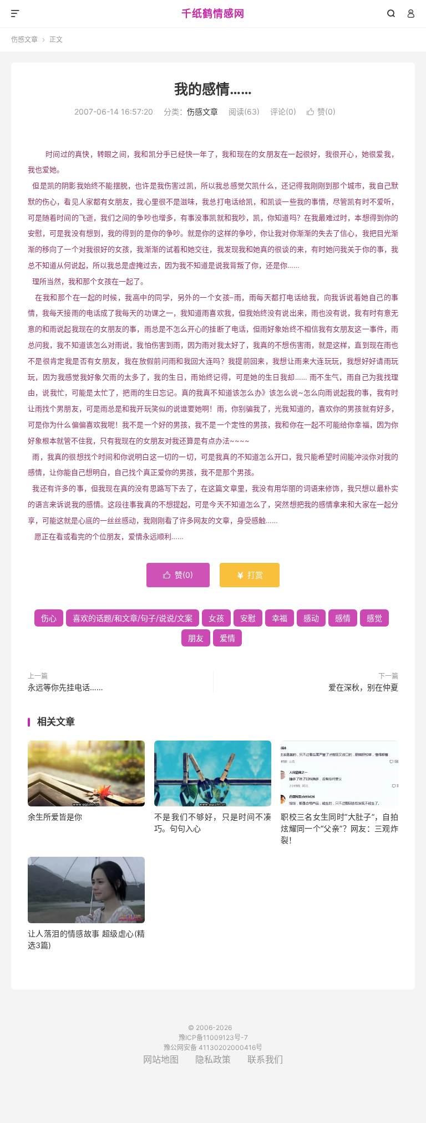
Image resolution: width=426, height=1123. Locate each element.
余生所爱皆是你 (55, 816)
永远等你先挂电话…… (65, 687)
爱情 (227, 638)
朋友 (196, 638)
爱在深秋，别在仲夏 (363, 687)
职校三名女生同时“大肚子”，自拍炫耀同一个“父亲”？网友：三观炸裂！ (339, 828)
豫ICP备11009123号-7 (213, 1037)
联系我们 (265, 1059)
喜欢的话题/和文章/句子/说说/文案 (132, 618)
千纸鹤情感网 (213, 13)
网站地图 (161, 1059)
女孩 (216, 618)
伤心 (49, 618)
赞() (321, 111)
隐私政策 (213, 1059)
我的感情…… (213, 89)
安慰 (248, 618)
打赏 (249, 574)
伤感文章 (24, 39)
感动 (311, 618)
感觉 (374, 618)
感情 (343, 618)
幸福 (279, 618)
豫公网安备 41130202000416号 (213, 1047)
